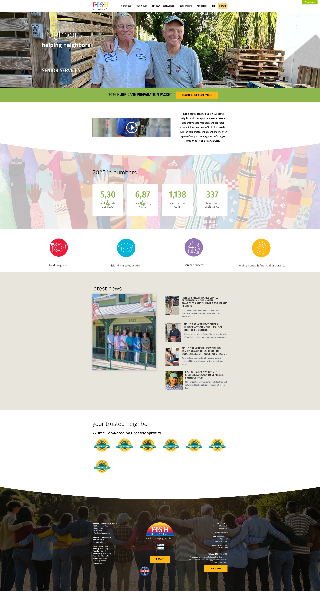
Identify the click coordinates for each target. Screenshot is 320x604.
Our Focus (126, 6)
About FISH (202, 6)
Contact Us (223, 528)
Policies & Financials (220, 526)
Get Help (156, 6)
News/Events (186, 6)
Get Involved (168, 6)
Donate (222, 6)
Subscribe (216, 568)
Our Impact (141, 6)
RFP (213, 6)
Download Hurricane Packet (197, 95)
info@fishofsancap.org (101, 533)
